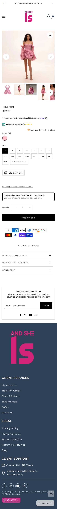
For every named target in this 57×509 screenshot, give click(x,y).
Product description (14, 255)
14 (48, 151)
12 (41, 151)
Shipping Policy (11, 434)
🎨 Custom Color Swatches (41, 130)
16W (19, 156)
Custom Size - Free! (18, 162)
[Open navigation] (3, 16)
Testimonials (9, 401)
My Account (9, 385)
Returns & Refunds (13, 444)
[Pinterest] (25, 315)
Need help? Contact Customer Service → (17, 186)
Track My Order (11, 390)
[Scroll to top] (51, 494)
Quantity (5, 207)
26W (5, 162)
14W (12, 156)
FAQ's (5, 407)
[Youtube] (30, 315)
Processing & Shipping (15, 263)
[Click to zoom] (50, 35)
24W (49, 156)
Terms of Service (12, 439)
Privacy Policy (10, 428)
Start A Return (11, 396)
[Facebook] (20, 315)
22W (42, 156)
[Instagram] (36, 315)
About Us (7, 412)
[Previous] (4, 3)
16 (5, 156)
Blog (4, 450)
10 (34, 151)
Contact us (8, 270)
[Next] (52, 3)
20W (34, 156)
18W (27, 156)
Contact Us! (13, 465)
